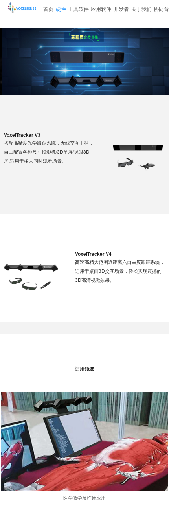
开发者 (121, 9)
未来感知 (31, 11)
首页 (48, 9)
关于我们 (141, 9)
